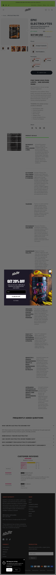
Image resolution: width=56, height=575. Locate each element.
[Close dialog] (50, 271)
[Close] (24, 559)
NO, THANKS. (16, 300)
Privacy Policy (9, 566)
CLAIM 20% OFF (16, 296)
